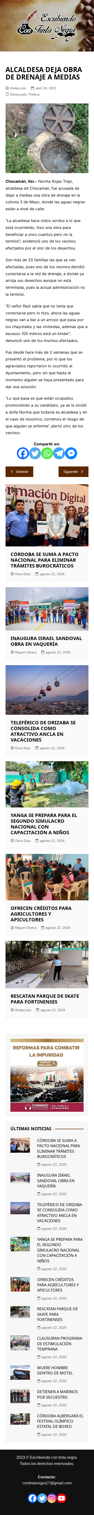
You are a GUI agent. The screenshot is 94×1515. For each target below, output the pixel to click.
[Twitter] (35, 453)
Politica (34, 94)
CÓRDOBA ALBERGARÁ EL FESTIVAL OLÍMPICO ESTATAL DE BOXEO (60, 1421)
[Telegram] (59, 453)
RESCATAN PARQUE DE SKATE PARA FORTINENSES (45, 999)
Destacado (18, 94)
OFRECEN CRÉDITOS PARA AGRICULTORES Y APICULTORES (41, 914)
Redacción (18, 88)
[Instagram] (52, 1498)
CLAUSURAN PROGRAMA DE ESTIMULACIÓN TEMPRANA (59, 1344)
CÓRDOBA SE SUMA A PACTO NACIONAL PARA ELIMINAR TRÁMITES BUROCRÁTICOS (45, 560)
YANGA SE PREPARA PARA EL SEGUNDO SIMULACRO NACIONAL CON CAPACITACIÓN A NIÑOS (44, 824)
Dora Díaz (23, 574)
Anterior (22, 472)
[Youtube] (61, 1498)
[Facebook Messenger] (71, 453)
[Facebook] (23, 453)
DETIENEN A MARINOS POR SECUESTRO (57, 1394)
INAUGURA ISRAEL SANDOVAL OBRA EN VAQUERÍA (46, 641)
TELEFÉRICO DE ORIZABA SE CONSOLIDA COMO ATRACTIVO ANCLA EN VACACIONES (43, 731)
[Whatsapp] (47, 453)
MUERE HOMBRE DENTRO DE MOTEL (55, 1370)
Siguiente (70, 472)
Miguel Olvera (25, 652)
